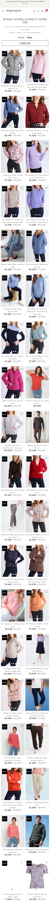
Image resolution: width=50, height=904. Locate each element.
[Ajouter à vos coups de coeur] (22, 53)
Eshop (29, 37)
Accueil (21, 37)
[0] (46, 11)
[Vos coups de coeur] (38, 11)
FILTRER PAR (25, 43)
